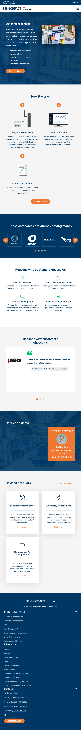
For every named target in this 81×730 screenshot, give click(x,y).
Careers (7, 649)
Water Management (12, 637)
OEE (5, 625)
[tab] (36, 251)
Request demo (15, 71)
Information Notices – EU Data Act (17, 686)
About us (7, 653)
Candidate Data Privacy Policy (16, 673)
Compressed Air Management (15, 633)
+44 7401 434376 (63, 457)
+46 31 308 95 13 (20, 706)
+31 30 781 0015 (10, 3)
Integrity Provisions (12, 678)
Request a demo (14, 721)
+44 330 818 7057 (9, 1)
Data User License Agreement (16, 682)
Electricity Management (13, 617)
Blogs (6, 661)
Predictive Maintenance (13, 621)
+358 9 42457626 (20, 702)
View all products (66, 483)
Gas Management (11, 629)
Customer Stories (11, 657)
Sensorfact (17, 8)
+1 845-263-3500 (17, 698)
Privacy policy (9, 669)
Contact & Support (11, 665)
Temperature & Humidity (14, 641)
